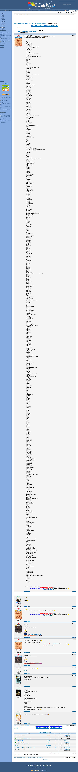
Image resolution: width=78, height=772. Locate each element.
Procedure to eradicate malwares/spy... (3, 34)
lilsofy (48, 749)
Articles (2, 15)
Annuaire (2, 17)
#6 (75, 654)
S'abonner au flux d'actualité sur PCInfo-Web (39, 767)
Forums (26, 10)
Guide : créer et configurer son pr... (6, 120)
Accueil (2, 10)
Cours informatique (45, 765)
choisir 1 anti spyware (21, 742)
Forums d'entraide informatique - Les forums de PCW (22, 23)
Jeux (2, 20)
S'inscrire (46, 10)
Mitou (48, 736)
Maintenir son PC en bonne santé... (6, 116)
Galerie (2, 18)
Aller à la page (16, 728)
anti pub (16, 745)
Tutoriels (2, 14)
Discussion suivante (26, 725)
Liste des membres (61, 12)
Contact (15, 757)
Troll (69, 740)
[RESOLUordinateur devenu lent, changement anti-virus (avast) (25, 747)
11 (55, 750)
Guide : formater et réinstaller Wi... (5, 115)
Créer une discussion (38, 25)
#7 (75, 667)
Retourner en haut (22, 757)
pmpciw (48, 740)
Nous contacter (3, 23)
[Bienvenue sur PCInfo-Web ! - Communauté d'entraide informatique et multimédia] (28, 4)
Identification (21, 14)
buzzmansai (48, 738)
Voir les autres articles (3, 122)
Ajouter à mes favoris (30, 765)
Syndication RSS (41, 757)
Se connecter (3, 29)
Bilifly (69, 735)
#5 (75, 639)
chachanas (48, 747)
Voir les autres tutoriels (3, 43)
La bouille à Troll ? (56, 587)
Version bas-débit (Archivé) (35, 757)
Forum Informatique (35, 23)
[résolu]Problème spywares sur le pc (24, 743)
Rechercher (3, 19)
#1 (75, 35)
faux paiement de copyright (22, 736)
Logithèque (3, 21)
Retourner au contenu (28, 757)
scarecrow (48, 735)
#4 (75, 623)
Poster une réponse (52, 25)
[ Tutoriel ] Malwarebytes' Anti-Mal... (6, 39)
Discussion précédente (18, 725)
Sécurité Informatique (42, 23)
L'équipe (2, 22)
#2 (75, 596)
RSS (64, 10)
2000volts (48, 742)
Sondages (2, 16)
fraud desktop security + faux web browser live (25, 738)
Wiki (31, 10)
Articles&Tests (18, 10)
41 (55, 736)
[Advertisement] (5, 64)
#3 (75, 608)
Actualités (9, 10)
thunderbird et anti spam (19, 740)
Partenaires (3, 24)
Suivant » (21, 27)
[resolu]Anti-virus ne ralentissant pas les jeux (22, 750)
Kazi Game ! (25, 670)
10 (55, 735)
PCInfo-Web (18, 757)
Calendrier (68, 12)
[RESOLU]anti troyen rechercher (20, 749)
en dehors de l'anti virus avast (20, 735)
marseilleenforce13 (48, 745)
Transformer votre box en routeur (5, 40)
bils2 (48, 743)
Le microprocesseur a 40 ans (6, 109)
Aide (72, 12)
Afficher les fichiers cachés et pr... (5, 38)
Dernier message (66, 735)
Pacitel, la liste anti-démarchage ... (4, 102)
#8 (75, 675)
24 (55, 738)
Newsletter (3, 25)
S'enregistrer (25, 14)
